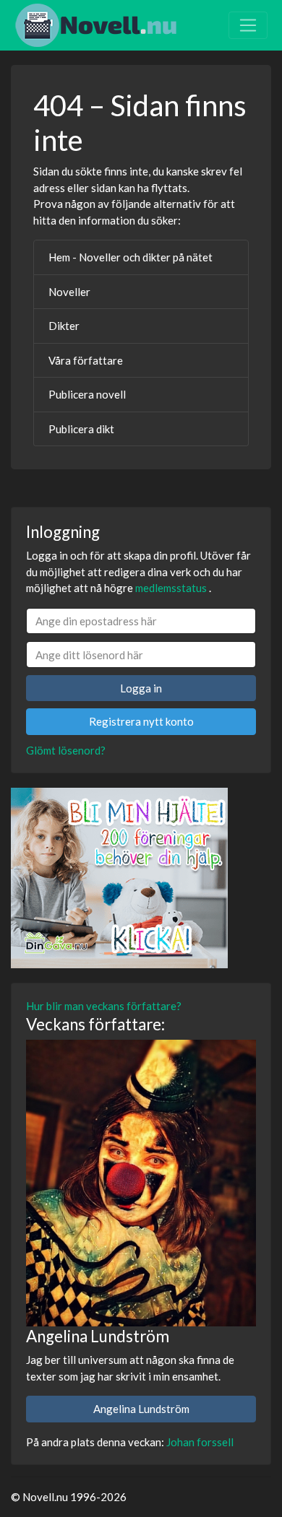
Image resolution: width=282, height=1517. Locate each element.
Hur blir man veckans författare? (103, 1005)
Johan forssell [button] (200, 1441)
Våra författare (85, 360)
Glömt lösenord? (66, 750)
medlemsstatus (171, 587)
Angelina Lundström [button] (141, 1408)
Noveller (69, 291)
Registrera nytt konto (141, 721)
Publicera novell (87, 394)
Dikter (64, 325)
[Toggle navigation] (248, 25)
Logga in (141, 688)
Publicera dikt (81, 428)
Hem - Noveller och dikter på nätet (130, 257)
